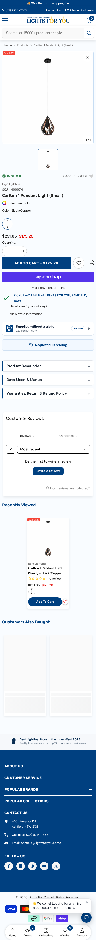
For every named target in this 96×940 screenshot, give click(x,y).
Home (8, 45)
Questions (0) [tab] (69, 435)
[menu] (5, 20)
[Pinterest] (32, 866)
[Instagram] (20, 866)
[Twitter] (56, 866)
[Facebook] (8, 866)
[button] (48, 366)
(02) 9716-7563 (37, 835)
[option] (48, 97)
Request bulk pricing (51, 345)
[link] (78, 263)
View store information (26, 314)
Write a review (48, 471)
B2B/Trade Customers (79, 10)
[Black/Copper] (7, 224)
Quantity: (9, 243)
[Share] (90, 262)
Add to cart (45, 602)
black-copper (31, 591)
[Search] (89, 33)
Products (23, 45)
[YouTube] (44, 866)
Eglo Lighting (11, 184)
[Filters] (10, 449)
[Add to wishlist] (65, 602)
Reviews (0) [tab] (27, 435)
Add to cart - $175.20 (36, 263)
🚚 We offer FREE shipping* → (48, 3)
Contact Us (53, 10)
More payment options (48, 288)
